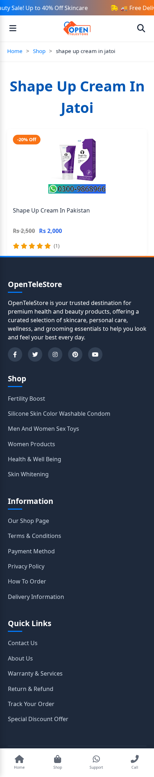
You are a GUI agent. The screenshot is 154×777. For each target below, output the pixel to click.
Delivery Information (36, 597)
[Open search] (141, 28)
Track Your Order (31, 704)
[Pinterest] (75, 354)
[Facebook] (15, 354)
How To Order (27, 581)
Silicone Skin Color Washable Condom (59, 414)
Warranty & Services (35, 673)
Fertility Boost (26, 398)
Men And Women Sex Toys (43, 429)
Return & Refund (30, 689)
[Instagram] (55, 354)
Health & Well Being (34, 459)
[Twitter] (35, 354)
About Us (20, 658)
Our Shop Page (28, 521)
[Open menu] (13, 28)
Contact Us (23, 643)
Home (15, 50)
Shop (39, 50)
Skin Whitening (28, 474)
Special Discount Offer (38, 719)
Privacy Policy (26, 566)
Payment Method (31, 551)
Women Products (31, 444)
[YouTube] (95, 354)
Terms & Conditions (34, 536)
